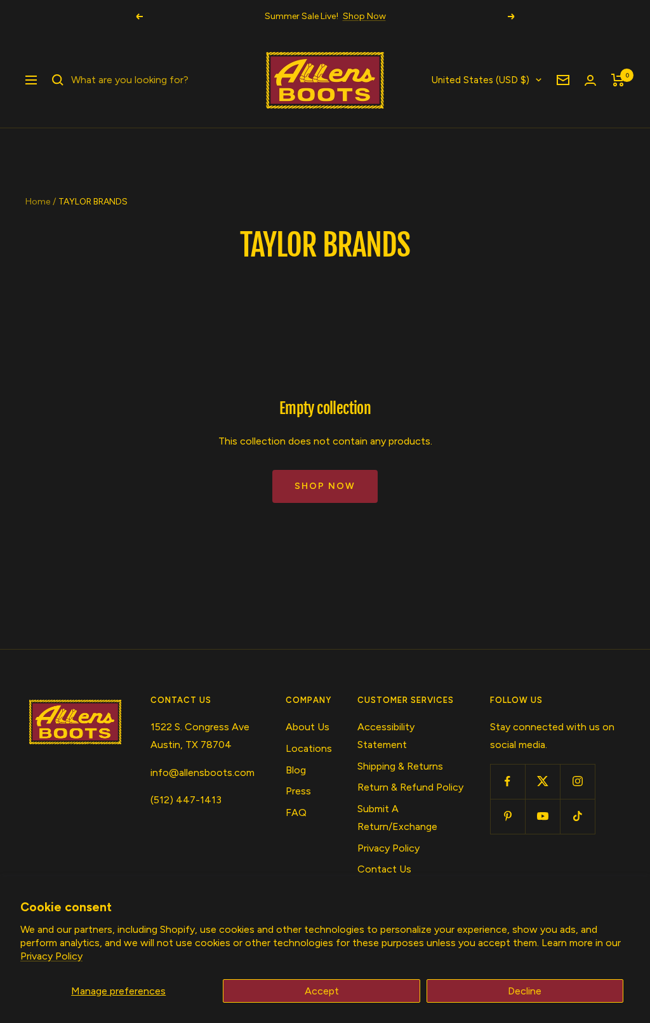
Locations (309, 748)
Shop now (325, 486)
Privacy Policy (51, 956)
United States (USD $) (480, 80)
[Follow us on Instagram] (577, 781)
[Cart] (618, 80)
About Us (307, 727)
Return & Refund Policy (410, 787)
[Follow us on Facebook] (507, 781)
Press (298, 791)
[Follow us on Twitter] (542, 781)
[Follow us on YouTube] (542, 816)
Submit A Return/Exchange (397, 817)
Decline (524, 991)
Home (37, 201)
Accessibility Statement (386, 736)
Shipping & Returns (400, 766)
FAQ (296, 812)
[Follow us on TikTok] (577, 816)
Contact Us (384, 869)
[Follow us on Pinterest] (507, 816)
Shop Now (364, 16)
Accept (322, 991)
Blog (296, 770)
